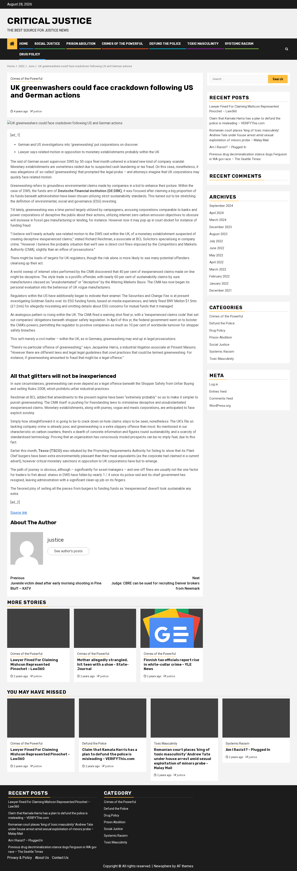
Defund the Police (165, 44)
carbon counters (48, 432)
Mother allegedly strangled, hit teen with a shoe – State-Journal (103, 664)
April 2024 (216, 213)
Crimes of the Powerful (122, 44)
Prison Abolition (80, 44)
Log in (213, 384)
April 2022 (216, 262)
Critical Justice (49, 20)
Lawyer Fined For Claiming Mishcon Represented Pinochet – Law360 (34, 664)
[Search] (286, 49)
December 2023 (220, 227)
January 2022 (219, 283)
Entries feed (218, 391)
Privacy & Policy (19, 858)
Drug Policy (29, 54)
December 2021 (220, 290)
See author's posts (68, 551)
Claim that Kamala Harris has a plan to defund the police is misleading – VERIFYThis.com (109, 754)
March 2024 (217, 220)
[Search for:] (238, 79)
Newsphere (162, 866)
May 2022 (216, 255)
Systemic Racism (239, 44)
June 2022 (216, 248)
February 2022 (219, 276)
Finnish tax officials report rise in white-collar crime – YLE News (171, 664)
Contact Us (60, 858)
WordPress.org (220, 406)
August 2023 (218, 234)
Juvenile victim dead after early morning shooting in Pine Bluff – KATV (55, 583)
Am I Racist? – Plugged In (227, 147)
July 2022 (216, 241)
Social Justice (47, 44)
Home (23, 44)
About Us (42, 858)
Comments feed (221, 398)
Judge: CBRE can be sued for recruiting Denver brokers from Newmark (155, 583)
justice (37, 111)
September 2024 (221, 206)
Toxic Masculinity (203, 44)
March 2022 (217, 269)
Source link (18, 513)
